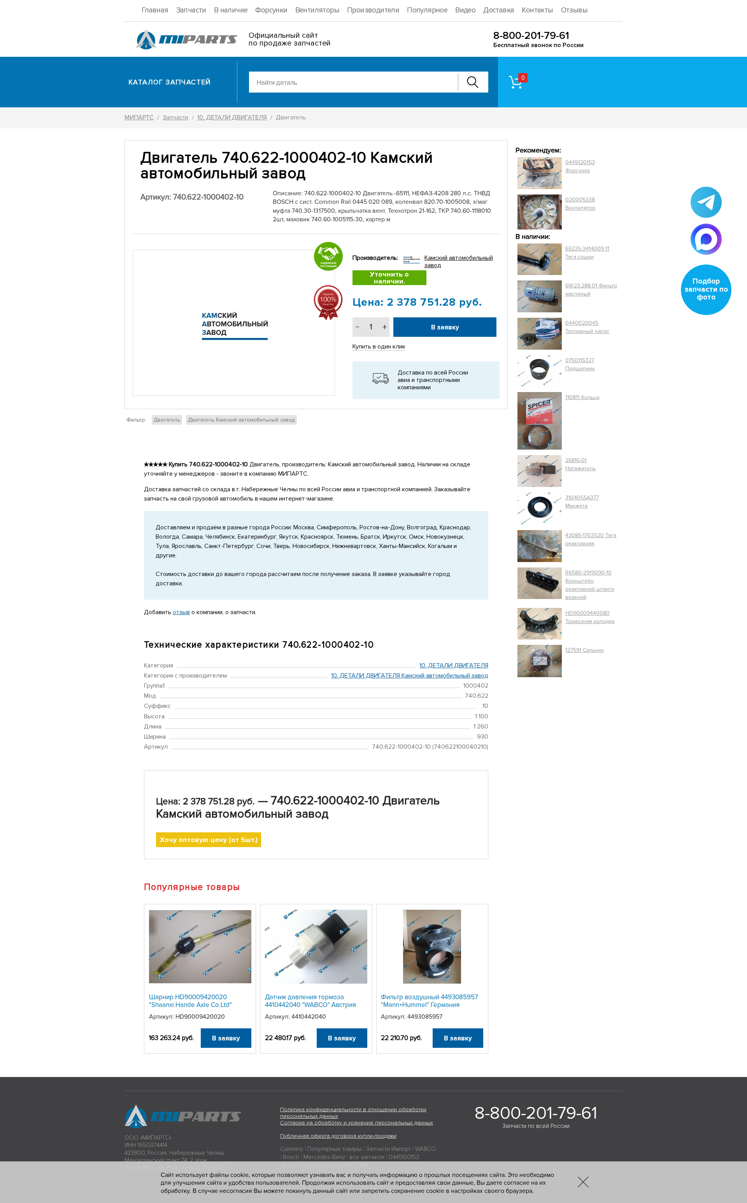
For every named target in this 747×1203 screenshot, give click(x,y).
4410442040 (308, 1017)
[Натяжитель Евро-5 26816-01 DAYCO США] (539, 471)
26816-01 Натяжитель (580, 464)
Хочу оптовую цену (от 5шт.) (209, 839)
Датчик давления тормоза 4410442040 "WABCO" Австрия (310, 1001)
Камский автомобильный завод (458, 261)
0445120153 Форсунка (580, 166)
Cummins (291, 1148)
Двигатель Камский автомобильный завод (241, 420)
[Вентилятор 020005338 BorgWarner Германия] (539, 211)
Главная (155, 10)
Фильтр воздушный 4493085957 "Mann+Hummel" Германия (429, 1001)
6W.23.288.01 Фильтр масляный (591, 289)
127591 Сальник (584, 650)
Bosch (291, 1157)
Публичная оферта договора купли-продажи (338, 1136)
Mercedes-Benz (324, 1157)
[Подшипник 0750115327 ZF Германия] (539, 370)
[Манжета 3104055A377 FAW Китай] (539, 508)
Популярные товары (334, 1148)
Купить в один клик (378, 346)
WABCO (425, 1148)
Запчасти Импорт (388, 1148)
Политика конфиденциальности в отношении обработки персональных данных (353, 1112)
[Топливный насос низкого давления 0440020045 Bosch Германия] (539, 334)
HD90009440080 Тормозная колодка (589, 617)
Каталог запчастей (169, 82)
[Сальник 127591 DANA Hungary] (539, 661)
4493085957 (424, 1017)
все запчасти (366, 1157)
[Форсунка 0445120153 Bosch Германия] (539, 173)
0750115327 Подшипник (580, 364)
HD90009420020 (200, 1017)
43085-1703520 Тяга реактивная (590, 539)
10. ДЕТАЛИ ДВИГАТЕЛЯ (453, 665)
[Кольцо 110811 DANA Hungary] (539, 421)
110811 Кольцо (582, 397)
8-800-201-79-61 (531, 35)
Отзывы (574, 10)
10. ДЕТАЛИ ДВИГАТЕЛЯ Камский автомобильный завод (409, 675)
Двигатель (167, 420)
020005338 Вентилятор (580, 203)
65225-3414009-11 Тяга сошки (587, 252)
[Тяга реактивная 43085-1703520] (539, 546)
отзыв (181, 612)
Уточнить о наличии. (389, 277)
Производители (373, 10)
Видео (465, 10)
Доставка (498, 10)
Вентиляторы (317, 10)
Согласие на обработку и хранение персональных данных (356, 1122)
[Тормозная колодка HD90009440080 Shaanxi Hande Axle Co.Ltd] (539, 624)
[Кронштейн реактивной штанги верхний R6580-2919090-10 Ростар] (539, 585)
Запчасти (191, 10)
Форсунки (271, 10)
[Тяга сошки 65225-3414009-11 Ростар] (539, 259)
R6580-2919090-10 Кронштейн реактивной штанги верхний (589, 585)
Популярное (427, 10)
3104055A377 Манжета (582, 501)
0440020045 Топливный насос (587, 327)
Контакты (537, 10)
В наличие (231, 10)
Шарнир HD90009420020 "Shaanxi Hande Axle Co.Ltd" (190, 1001)
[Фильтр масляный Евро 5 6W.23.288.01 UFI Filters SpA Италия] (539, 296)
